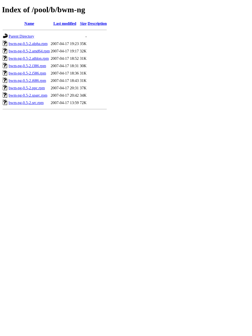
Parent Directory (21, 36)
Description (97, 23)
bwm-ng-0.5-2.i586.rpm (27, 73)
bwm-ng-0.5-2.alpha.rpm (28, 44)
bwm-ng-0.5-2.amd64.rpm (29, 51)
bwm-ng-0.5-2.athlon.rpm (29, 58)
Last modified (64, 23)
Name (29, 23)
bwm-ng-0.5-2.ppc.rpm (27, 88)
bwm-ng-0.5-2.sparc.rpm (28, 95)
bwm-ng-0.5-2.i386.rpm (27, 66)
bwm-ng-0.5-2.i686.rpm (27, 80)
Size (83, 23)
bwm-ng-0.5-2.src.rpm (26, 103)
